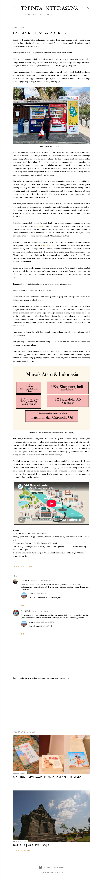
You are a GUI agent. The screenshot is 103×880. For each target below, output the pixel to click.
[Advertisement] (51, 705)
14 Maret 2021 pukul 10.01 (42, 611)
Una (31, 593)
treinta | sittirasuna (49, 8)
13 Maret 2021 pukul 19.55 (41, 580)
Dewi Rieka (26, 611)
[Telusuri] (88, 7)
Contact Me (51, 14)
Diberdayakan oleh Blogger (53, 867)
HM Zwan (25, 580)
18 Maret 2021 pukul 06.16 (44, 594)
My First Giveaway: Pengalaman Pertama (47, 777)
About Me (38, 14)
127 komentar (26, 850)
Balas (23, 606)
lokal (54, 245)
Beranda (26, 14)
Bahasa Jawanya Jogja (31, 845)
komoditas (45, 245)
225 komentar (26, 782)
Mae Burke (59, 872)
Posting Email (26, 566)
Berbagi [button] (16, 566)
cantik (42, 226)
